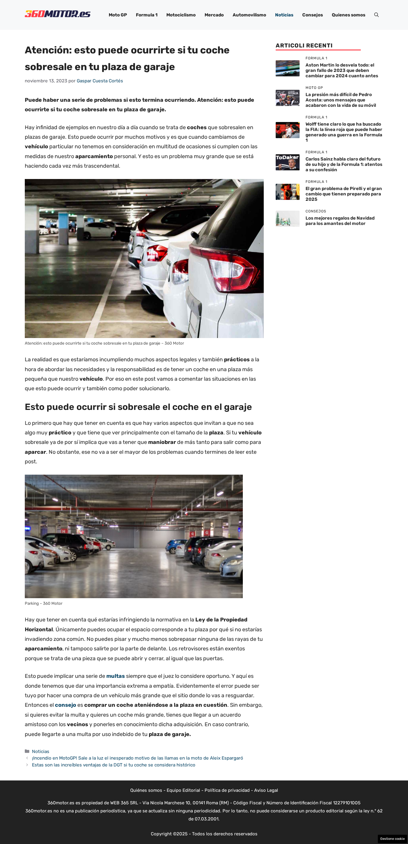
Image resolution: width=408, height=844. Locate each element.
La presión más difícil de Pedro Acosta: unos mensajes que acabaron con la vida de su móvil (341, 100)
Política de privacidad (227, 790)
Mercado (214, 15)
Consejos (312, 15)
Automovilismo (249, 15)
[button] (376, 15)
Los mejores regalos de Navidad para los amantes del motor (340, 221)
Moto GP (118, 15)
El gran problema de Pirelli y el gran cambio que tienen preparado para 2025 (344, 194)
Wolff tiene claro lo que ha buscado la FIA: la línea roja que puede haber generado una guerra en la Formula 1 (344, 132)
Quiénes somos (146, 790)
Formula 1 (146, 15)
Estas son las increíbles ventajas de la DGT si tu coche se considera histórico (113, 765)
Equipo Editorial (183, 790)
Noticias (284, 15)
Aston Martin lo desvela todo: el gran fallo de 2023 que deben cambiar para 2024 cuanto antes (342, 71)
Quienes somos (348, 15)
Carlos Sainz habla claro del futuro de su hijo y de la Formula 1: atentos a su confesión (344, 165)
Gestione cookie (392, 839)
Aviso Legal (266, 790)
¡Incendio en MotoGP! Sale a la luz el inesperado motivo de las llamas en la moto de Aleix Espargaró (137, 758)
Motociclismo (181, 15)
